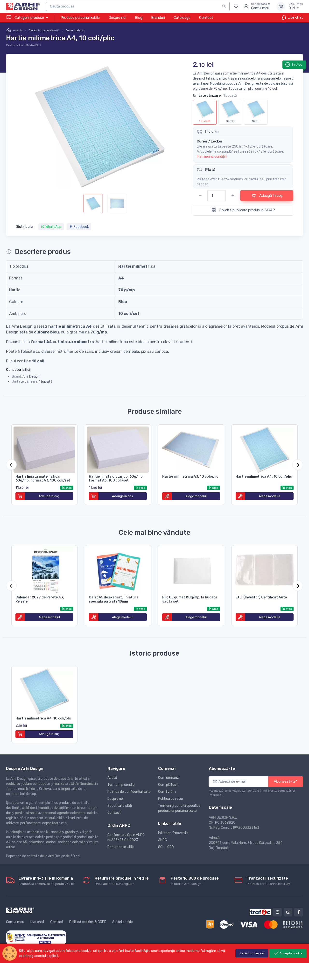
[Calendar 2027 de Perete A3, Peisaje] (44, 569)
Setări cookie (122, 922)
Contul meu (15, 922)
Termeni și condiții (121, 785)
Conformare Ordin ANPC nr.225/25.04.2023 (126, 837)
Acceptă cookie (290, 953)
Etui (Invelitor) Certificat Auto (261, 597)
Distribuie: (25, 227)
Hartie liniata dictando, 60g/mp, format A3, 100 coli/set (116, 479)
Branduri (158, 17)
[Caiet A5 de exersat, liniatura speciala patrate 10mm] (118, 569)
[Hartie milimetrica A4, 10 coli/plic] (264, 449)
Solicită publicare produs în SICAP (246, 210)
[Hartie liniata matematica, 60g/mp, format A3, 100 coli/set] (44, 449)
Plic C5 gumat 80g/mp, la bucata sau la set (189, 599)
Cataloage (182, 17)
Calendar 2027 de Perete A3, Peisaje (39, 599)
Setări (251, 953)
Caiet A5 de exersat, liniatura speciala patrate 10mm (114, 599)
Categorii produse (29, 17)
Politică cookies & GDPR (87, 922)
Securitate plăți (119, 806)
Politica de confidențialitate (129, 792)
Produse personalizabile (80, 17)
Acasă (17, 30)
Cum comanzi (169, 778)
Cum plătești (168, 785)
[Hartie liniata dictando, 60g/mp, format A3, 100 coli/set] (118, 449)
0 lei (296, 6)
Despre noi (117, 17)
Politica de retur (170, 799)
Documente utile (120, 847)
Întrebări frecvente (173, 833)
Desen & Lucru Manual (43, 30)
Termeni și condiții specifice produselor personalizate (179, 808)
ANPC (162, 840)
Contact (206, 17)
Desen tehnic (75, 30)
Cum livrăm (167, 792)
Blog (138, 17)
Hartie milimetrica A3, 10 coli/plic (190, 477)
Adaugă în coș (270, 195)
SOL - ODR (166, 847)
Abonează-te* (285, 781)
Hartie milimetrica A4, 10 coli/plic (264, 477)
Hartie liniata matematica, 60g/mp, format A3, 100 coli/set (42, 479)
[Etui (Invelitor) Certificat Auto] (264, 569)
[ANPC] (36, 937)
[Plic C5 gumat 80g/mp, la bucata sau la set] (191, 569)
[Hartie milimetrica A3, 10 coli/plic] (191, 449)
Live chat (295, 17)
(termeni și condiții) (212, 157)
